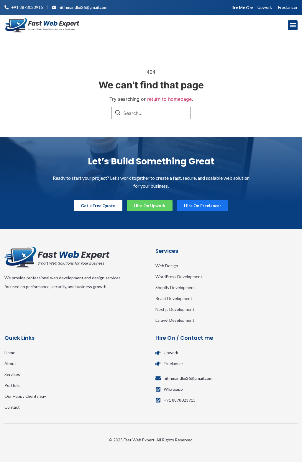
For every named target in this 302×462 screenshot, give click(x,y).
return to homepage (169, 99)
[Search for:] (151, 113)
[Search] (117, 113)
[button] (293, 25)
